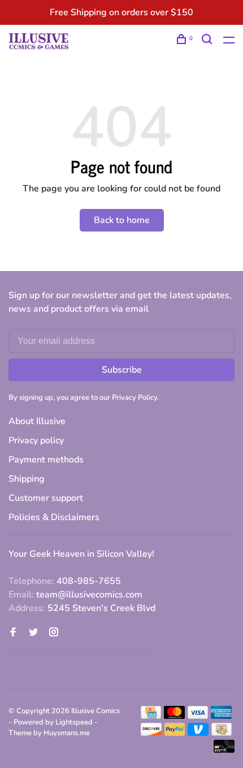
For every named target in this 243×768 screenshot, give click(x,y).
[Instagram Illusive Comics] (53, 633)
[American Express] (221, 716)
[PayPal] (174, 733)
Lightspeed (74, 722)
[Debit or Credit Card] (224, 750)
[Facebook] (13, 633)
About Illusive (37, 421)
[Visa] (198, 716)
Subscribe (122, 370)
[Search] (208, 41)
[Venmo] (198, 733)
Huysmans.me (67, 733)
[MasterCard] (174, 716)
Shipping (26, 479)
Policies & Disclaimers (53, 517)
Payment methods (46, 459)
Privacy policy (36, 440)
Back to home (122, 220)
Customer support (45, 498)
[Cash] (221, 733)
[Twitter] (33, 633)
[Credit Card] (151, 716)
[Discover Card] (151, 733)
